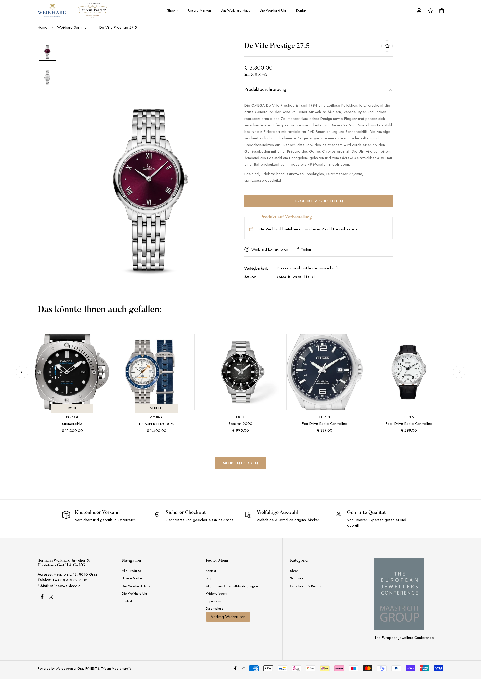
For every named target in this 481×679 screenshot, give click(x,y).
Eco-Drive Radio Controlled (324, 423)
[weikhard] (52, 10)
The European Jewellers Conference (404, 637)
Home (42, 27)
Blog (209, 578)
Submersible (72, 423)
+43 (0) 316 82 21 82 (70, 580)
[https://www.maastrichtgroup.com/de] (399, 594)
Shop (171, 10)
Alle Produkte (131, 570)
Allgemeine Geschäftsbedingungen (232, 586)
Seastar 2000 (240, 423)
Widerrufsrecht (216, 593)
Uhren (294, 570)
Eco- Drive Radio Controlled (409, 423)
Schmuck (296, 578)
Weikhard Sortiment (73, 27)
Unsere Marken (199, 10)
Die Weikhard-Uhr (273, 10)
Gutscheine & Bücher (305, 586)
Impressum (213, 601)
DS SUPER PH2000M (156, 423)
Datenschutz (214, 608)
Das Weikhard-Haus (235, 10)
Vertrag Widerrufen (228, 617)
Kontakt (302, 10)
